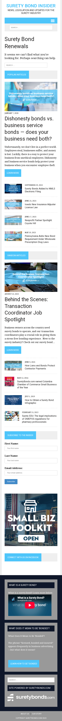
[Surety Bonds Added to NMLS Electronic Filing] (13, 191)
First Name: (11, 443)
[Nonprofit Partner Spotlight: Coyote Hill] (13, 223)
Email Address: (14, 468)
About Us (25, 714)
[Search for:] (26, 64)
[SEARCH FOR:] (31, 27)
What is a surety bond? (20, 592)
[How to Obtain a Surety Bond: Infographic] (13, 403)
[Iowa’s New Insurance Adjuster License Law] (13, 207)
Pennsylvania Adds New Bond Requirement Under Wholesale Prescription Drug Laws (40, 239)
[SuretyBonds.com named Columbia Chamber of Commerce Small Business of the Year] (9, 384)
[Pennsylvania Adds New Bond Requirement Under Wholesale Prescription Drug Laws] (13, 239)
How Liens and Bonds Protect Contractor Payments (40, 367)
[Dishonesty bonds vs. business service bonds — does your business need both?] (31, 109)
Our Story (37, 714)
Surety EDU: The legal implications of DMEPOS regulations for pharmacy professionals (39, 419)
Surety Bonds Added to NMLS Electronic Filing (40, 190)
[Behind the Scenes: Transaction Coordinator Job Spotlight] (31, 290)
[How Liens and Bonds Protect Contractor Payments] (13, 368)
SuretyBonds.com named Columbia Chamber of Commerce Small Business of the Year (37, 384)
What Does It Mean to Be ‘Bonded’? (26, 636)
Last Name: (11, 455)
